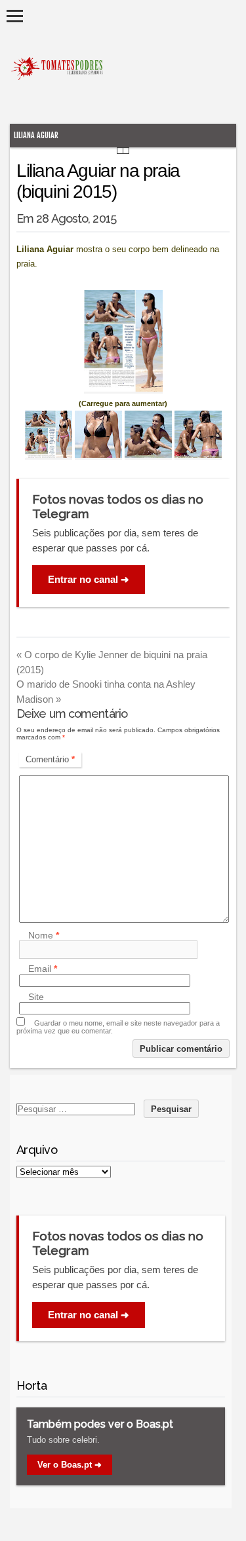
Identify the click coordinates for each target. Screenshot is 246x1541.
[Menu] (15, 16)
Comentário (50, 759)
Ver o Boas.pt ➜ (69, 1465)
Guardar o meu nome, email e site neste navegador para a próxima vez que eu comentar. (118, 1027)
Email (42, 969)
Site (36, 997)
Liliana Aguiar (36, 135)
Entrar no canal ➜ (88, 579)
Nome (43, 935)
